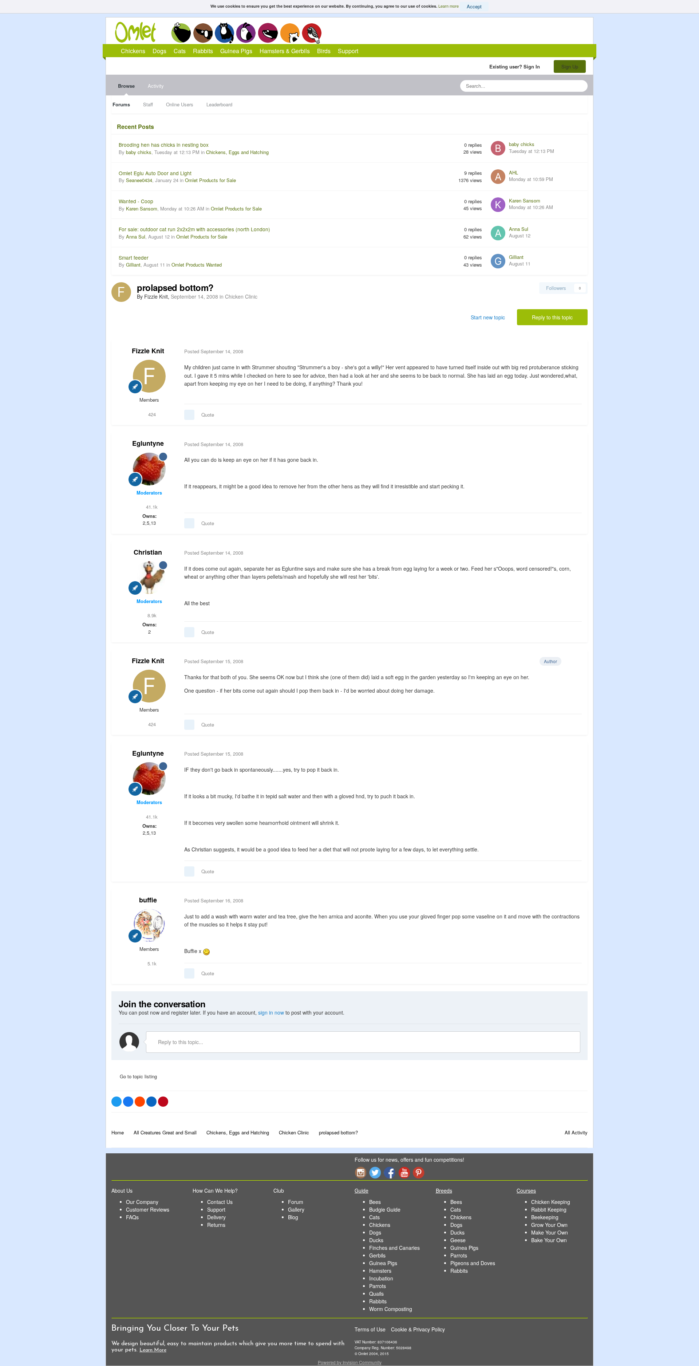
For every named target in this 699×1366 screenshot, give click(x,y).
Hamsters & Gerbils (285, 51)
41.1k (151, 506)
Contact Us (220, 1201)
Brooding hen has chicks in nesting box (164, 144)
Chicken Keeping (550, 1201)
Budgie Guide (384, 1209)
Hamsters (380, 1270)
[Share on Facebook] (128, 1102)
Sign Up (569, 66)
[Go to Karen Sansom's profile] (498, 204)
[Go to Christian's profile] (149, 577)
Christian (148, 552)
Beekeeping (544, 1217)
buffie (148, 900)
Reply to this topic (552, 317)
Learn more (448, 6)
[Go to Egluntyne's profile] (149, 469)
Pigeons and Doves (472, 1263)
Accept (474, 6)
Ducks (376, 1240)
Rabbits (246, 32)
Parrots (377, 1286)
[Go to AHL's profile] (498, 176)
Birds (311, 33)
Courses (526, 1190)
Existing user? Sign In (516, 66)
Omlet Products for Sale (210, 180)
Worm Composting (390, 1308)
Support (348, 51)
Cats (224, 32)
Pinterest (418, 1172)
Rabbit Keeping (548, 1209)
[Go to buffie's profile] (149, 925)
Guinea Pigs (268, 32)
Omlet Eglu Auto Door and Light (155, 173)
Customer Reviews (147, 1209)
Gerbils (377, 1255)
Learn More (152, 1350)
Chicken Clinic (241, 296)
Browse (126, 85)
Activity (156, 85)
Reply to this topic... (180, 1042)
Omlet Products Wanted (196, 264)
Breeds (444, 1190)
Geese (458, 1240)
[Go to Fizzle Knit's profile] (121, 292)
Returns (216, 1224)
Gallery (296, 1209)
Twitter (375, 1172)
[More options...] (574, 351)
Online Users (179, 104)
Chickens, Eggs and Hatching (237, 152)
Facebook (389, 1172)
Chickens (181, 32)
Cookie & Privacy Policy (418, 1329)
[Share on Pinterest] (163, 1102)
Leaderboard (219, 104)
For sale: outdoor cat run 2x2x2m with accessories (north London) (194, 229)
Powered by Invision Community (350, 1362)
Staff (148, 104)
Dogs (203, 32)
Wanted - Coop (136, 201)
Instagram (360, 1172)
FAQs (132, 1217)
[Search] (580, 86)
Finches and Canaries (394, 1247)
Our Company (142, 1201)
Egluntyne (148, 443)
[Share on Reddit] (140, 1102)
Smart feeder (134, 257)
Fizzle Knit (148, 350)
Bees (375, 1201)
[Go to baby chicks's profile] (498, 148)
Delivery (216, 1217)
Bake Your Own (549, 1240)
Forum (295, 1201)
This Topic (552, 86)
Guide (361, 1190)
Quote (207, 414)
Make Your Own (549, 1232)
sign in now (271, 1012)
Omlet (139, 32)
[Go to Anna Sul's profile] (498, 233)
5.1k (151, 963)
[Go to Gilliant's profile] (498, 261)
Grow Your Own (549, 1224)
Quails (376, 1293)
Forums (121, 104)
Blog (293, 1217)
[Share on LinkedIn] (151, 1102)
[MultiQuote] (189, 415)
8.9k (151, 615)
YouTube (404, 1172)
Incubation (381, 1278)
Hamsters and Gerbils (290, 32)
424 (151, 414)
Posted (213, 351)
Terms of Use (370, 1329)
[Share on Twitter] (116, 1102)
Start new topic (488, 317)
